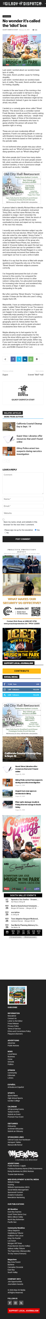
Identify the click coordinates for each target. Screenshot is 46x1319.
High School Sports (15, 1098)
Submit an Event (14, 1114)
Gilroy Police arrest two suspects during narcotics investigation (29, 451)
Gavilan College (14, 1101)
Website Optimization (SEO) (19, 1187)
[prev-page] (4, 460)
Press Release (13, 1023)
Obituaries (12, 1126)
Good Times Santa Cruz (17, 1214)
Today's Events (13, 1112)
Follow (36, 689)
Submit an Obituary (15, 1131)
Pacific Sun (12, 1222)
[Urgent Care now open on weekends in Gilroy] (8, 793)
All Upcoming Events (16, 1109)
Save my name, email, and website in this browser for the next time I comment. (20, 523)
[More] (36, 359)
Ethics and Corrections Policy (19, 1031)
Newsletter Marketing (16, 1197)
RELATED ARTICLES (12, 413)
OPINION (11, 1070)
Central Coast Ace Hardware (19, 1140)
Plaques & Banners (15, 1034)
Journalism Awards (15, 1284)
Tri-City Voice (13, 1254)
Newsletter (12, 1016)
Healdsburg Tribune (15, 1233)
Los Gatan (12, 1241)
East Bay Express (14, 1212)
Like (37, 684)
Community (6, 16)
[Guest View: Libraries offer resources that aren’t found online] (9, 438)
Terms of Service (14, 1029)
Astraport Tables (14, 1142)
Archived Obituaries (15, 1129)
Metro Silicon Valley (15, 1217)
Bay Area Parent (14, 1262)
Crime (10, 1059)
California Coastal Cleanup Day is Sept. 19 (23, 755)
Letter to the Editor (15, 1021)
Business (11, 1057)
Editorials (11, 1075)
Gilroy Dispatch (14, 1230)
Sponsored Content (15, 1192)
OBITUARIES (13, 1124)
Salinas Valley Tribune (16, 1248)
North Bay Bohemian (16, 1219)
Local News (12, 1054)
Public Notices (13, 1046)
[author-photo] (23, 391)
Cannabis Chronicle (15, 1267)
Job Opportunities (15, 1282)
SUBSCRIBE (12, 1007)
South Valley (13, 1272)
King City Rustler (14, 1238)
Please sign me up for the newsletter (18, 530)
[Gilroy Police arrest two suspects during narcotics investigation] (9, 451)
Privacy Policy (13, 1026)
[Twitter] (19, 359)
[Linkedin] (24, 359)
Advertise (11, 1043)
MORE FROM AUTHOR (13, 417)
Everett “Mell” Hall (35, 375)
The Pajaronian (14, 1251)
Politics (10, 1064)
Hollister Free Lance (15, 1236)
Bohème (11, 1265)
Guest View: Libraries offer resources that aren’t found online (30, 439)
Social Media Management (18, 1190)
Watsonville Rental (15, 1145)
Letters (10, 1078)
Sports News (13, 1096)
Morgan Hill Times (15, 1243)
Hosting (11, 1185)
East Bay (11, 1270)
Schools (11, 1062)
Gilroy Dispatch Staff (10, 30)
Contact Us (12, 1018)
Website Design (14, 1182)
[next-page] (8, 460)
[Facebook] (13, 359)
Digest (5, 375)
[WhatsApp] (30, 359)
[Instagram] (15, 1303)
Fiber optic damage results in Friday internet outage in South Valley (28, 804)
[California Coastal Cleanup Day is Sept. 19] (9, 426)
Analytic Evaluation (15, 1195)
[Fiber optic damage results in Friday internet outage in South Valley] (8, 804)
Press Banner (13, 1246)
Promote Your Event (16, 1117)
